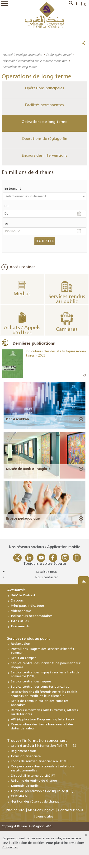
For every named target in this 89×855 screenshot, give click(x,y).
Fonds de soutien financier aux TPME (39, 761)
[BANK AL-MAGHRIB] (44, 15)
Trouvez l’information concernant (37, 741)
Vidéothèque (21, 611)
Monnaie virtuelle (25, 786)
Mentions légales (41, 810)
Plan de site (15, 810)
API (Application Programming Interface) (42, 719)
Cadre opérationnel (58, 54)
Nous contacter (46, 577)
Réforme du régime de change (34, 781)
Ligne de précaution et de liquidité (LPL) (42, 791)
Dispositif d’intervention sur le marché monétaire (35, 61)
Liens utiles (44, 816)
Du (7, 206)
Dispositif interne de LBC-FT (33, 776)
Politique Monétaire (29, 54)
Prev (84, 375)
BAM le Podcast (23, 595)
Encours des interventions (44, 156)
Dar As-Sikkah (17, 419)
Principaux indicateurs (28, 606)
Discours (17, 600)
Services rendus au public (28, 639)
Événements (20, 626)
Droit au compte (24, 658)
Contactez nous (70, 810)
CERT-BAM (19, 796)
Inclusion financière (26, 756)
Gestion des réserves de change (35, 801)
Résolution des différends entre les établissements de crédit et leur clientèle (45, 694)
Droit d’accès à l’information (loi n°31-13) (43, 746)
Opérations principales (44, 88)
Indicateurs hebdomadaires (31, 616)
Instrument (13, 188)
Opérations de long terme (44, 122)
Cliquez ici (10, 847)
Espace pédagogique (23, 518)
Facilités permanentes (44, 105)
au (6, 223)
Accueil (7, 54)
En (77, 3)
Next (85, 375)
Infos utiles (20, 621)
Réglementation (23, 751)
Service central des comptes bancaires (40, 687)
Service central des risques (31, 681)
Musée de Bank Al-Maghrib (28, 469)
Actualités (16, 590)
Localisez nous (46, 571)
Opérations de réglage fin (44, 139)
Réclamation (20, 644)
